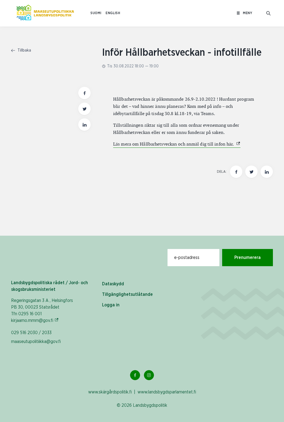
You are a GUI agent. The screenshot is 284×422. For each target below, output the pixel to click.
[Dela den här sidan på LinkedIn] (84, 124)
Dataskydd (113, 284)
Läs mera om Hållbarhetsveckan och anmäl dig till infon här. (176, 144)
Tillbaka (23, 50)
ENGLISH (113, 13)
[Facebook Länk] (135, 375)
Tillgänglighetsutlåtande (127, 294)
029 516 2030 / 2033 (31, 333)
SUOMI (95, 13)
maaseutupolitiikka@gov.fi (36, 341)
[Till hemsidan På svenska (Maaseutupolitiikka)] (45, 13)
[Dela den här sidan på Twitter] (84, 109)
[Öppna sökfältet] (268, 13)
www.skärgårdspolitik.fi (110, 392)
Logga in (111, 305)
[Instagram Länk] (149, 375)
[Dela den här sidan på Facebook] (84, 93)
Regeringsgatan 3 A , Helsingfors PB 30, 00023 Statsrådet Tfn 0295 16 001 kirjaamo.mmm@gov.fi (42, 310)
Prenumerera (247, 257)
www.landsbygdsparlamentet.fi (167, 392)
